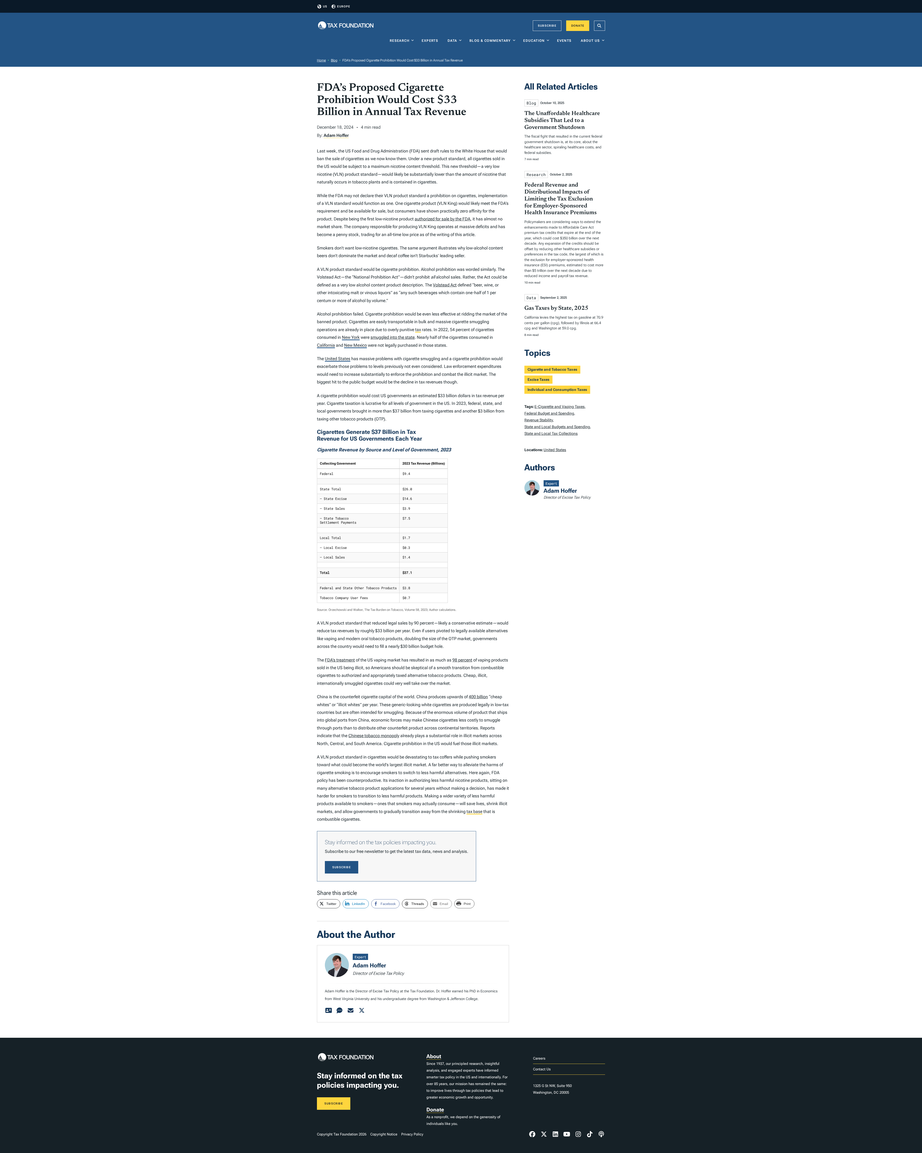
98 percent (462, 659)
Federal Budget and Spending (549, 413)
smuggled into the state (392, 337)
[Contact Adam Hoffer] (350, 1010)
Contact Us (542, 1069)
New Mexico (355, 345)
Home (321, 60)
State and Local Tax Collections (551, 433)
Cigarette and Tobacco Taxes (552, 369)
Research (399, 40)
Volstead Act (445, 284)
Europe (343, 6)
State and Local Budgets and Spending (557, 427)
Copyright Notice (383, 1134)
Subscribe (547, 25)
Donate (577, 25)
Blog (334, 60)
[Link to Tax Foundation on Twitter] (544, 1134)
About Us (590, 40)
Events (565, 40)
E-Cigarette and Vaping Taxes (559, 406)
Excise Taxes (539, 379)
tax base (474, 811)
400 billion (478, 696)
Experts (431, 40)
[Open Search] (599, 26)
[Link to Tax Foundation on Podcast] (601, 1134)
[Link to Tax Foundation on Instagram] (578, 1134)
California (326, 345)
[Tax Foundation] (346, 25)
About (433, 1056)
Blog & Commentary (490, 40)
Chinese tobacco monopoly (373, 735)
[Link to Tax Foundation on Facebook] (532, 1134)
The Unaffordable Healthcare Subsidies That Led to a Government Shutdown (562, 120)
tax (418, 329)
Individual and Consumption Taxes (557, 390)
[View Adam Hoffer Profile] (328, 1010)
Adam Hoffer (336, 135)
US (325, 6)
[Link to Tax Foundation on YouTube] (567, 1134)
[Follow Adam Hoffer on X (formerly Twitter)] (361, 1010)
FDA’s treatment (340, 659)
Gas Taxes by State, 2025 (556, 308)
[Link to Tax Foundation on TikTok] (590, 1134)
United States (337, 358)
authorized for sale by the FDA (442, 218)
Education (534, 40)
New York (351, 337)
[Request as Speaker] (339, 1010)
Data (452, 40)
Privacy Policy (412, 1134)
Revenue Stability (538, 420)
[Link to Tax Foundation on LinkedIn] (555, 1134)
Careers (539, 1058)
